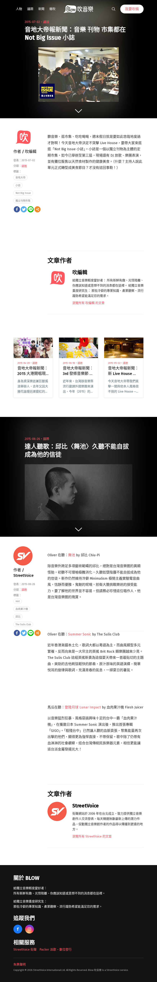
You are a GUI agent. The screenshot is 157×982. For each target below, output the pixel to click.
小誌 (18, 185)
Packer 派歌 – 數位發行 (55, 949)
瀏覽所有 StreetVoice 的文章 (92, 836)
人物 (19, 9)
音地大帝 (20, 177)
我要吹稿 (132, 9)
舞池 (71, 555)
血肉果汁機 (22, 608)
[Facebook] (17, 209)
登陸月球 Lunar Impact (83, 707)
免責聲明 (19, 964)
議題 (30, 9)
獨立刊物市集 (23, 200)
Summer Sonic (79, 634)
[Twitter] (24, 209)
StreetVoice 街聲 (25, 949)
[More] (37, 209)
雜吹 (52, 9)
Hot (18, 601)
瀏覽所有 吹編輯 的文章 (88, 303)
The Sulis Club (23, 624)
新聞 (41, 9)
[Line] (31, 209)
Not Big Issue (23, 192)
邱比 (18, 616)
